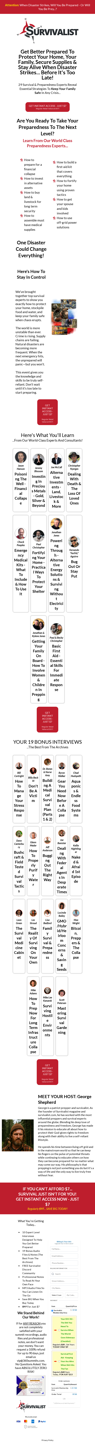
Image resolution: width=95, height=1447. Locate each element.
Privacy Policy (47, 1440)
